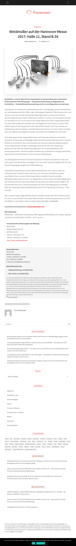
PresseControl (39, 487)
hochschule (40, 441)
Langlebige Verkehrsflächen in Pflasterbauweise (22, 507)
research (65, 444)
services (26, 446)
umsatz (48, 446)
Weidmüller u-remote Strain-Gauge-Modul (17, 304)
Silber (32, 446)
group (33, 441)
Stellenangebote (12, 425)
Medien (9, 417)
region (60, 444)
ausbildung (17, 438)
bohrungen (36, 438)
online (44, 444)
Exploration (23, 441)
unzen (62, 446)
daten (65, 438)
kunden (50, 441)
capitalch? (49, 438)
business (43, 438)
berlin (29, 438)
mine (6, 444)
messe (68, 441)
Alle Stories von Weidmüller (18, 273)
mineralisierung (19, 444)
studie (43, 446)
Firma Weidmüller (30, 41)
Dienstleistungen (12, 399)
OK (33, 543)
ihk (45, 441)
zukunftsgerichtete (18, 449)
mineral (11, 444)
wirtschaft (8, 449)
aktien (7, 438)
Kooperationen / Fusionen (15, 412)
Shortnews (10, 421)
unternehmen (55, 446)
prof (55, 444)
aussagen (23, 438)
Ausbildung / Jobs (12, 395)
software (37, 446)
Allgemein (37, 27)
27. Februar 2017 (44, 41)
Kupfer (55, 441)
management (62, 441)
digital (7, 441)
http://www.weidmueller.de (17, 240)
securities (14, 446)
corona (60, 438)
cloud (55, 438)
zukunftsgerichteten (30, 449)
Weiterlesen (40, 543)
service (21, 446)
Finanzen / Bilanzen (13, 408)
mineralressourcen (30, 444)
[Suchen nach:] (38, 324)
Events (9, 404)
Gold (29, 441)
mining (39, 444)
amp (11, 438)
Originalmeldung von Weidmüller (20, 270)
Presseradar (38, 456)
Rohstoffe (7, 446)
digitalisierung (14, 441)
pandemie (50, 444)
